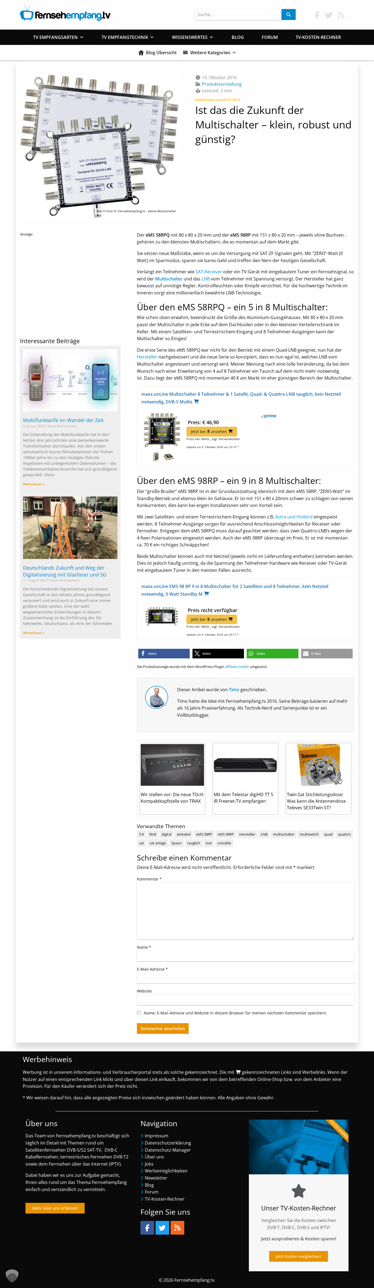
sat (141, 843)
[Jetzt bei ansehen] (162, 437)
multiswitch (309, 834)
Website (144, 991)
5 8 (141, 834)
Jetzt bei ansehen (209, 431)
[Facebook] (147, 1228)
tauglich (193, 843)
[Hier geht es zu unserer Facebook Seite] (317, 15)
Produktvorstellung (222, 84)
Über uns (154, 1157)
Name (144, 947)
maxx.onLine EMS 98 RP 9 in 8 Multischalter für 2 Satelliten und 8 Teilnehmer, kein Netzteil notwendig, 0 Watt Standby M (234, 590)
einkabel (184, 834)
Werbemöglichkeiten (166, 1171)
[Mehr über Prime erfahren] (245, 416)
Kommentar (149, 879)
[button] (164, 653)
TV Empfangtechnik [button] (125, 37)
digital (166, 834)
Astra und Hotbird (294, 517)
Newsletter (156, 1178)
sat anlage (157, 843)
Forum (270, 37)
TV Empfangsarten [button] (55, 37)
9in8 (152, 834)
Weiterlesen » (34, 484)
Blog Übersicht (161, 53)
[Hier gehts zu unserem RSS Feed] (341, 15)
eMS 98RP (226, 834)
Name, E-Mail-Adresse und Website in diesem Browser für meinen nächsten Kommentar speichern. (235, 1013)
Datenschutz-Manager (168, 1150)
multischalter (283, 834)
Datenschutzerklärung (168, 1143)
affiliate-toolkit (237, 666)
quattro (344, 834)
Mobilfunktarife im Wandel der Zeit (63, 420)
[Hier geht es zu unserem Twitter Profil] (329, 15)
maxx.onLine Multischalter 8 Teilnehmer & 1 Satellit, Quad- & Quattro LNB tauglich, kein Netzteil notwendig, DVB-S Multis (241, 398)
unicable (224, 843)
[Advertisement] (70, 284)
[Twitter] (162, 1228)
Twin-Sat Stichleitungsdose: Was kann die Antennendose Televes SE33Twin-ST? (316, 801)
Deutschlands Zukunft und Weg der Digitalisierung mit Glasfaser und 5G (65, 571)
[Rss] (177, 1228)
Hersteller (147, 357)
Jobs (149, 1164)
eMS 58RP (204, 834)
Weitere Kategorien (210, 53)
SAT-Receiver (208, 272)
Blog (238, 37)
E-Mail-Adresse (152, 969)
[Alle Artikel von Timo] (156, 697)
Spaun (176, 843)
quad (328, 834)
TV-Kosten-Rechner (318, 37)
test (209, 843)
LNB (206, 279)
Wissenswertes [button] (190, 37)
